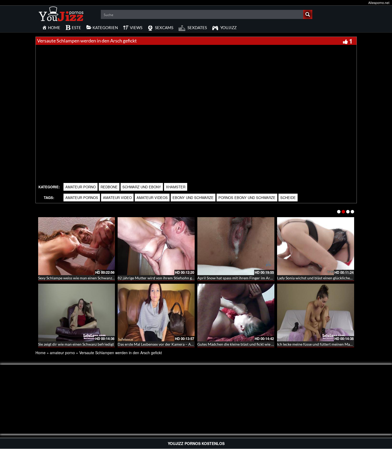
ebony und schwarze (193, 197)
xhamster (175, 186)
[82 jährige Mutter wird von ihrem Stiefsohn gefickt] (156, 246)
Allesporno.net (378, 2)
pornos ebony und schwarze (246, 197)
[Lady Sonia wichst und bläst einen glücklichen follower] (315, 246)
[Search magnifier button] (307, 14)
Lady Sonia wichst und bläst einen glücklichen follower (322, 278)
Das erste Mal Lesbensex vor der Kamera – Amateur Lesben (166, 344)
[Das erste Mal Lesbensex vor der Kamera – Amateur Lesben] (156, 313)
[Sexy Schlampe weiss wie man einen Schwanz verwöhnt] (76, 246)
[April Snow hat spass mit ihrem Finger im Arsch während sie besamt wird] (235, 246)
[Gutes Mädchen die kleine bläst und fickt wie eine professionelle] (235, 313)
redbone (109, 186)
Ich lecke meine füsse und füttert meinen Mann (315, 344)
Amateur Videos (152, 197)
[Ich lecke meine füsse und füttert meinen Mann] (315, 313)
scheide (288, 197)
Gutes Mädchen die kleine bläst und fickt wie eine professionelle (249, 344)
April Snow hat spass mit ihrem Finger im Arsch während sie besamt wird (257, 278)
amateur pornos (81, 197)
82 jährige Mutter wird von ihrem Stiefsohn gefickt (159, 278)
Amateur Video (117, 197)
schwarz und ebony (141, 186)
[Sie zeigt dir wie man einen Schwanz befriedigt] (76, 313)
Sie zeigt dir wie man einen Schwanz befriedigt (76, 344)
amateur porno (80, 186)
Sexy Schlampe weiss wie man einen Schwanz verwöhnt (83, 278)
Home (40, 352)
